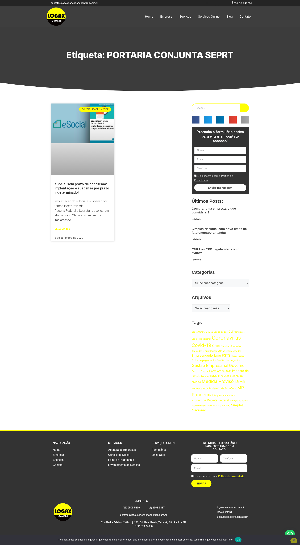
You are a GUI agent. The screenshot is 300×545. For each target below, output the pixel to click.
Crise (216, 346)
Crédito (225, 346)
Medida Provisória (220, 381)
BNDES (209, 332)
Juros (227, 375)
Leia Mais (196, 219)
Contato (245, 16)
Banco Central (198, 332)
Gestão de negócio (228, 360)
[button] (195, 120)
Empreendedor (233, 351)
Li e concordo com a (219, 476)
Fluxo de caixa (237, 356)
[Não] (293, 540)
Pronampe (199, 400)
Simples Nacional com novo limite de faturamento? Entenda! (219, 230)
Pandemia (202, 394)
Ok (238, 539)
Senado (226, 405)
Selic (218, 405)
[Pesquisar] (244, 108)
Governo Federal (200, 371)
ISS (221, 376)
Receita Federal (218, 400)
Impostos (205, 376)
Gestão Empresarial (210, 365)
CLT (231, 331)
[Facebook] (204, 3)
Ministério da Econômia (222, 388)
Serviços (185, 16)
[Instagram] (210, 3)
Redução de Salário (239, 400)
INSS (213, 375)
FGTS (226, 355)
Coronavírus (226, 338)
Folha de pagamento (204, 360)
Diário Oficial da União (214, 351)
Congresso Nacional (201, 339)
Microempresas (200, 388)
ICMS (228, 371)
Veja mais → (62, 228)
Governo (236, 365)
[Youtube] (217, 3)
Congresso (239, 332)
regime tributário (199, 406)
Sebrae (211, 405)
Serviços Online (209, 16)
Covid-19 (201, 345)
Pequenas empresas (225, 395)
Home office (217, 371)
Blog (230, 16)
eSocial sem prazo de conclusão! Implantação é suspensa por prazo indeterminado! (82, 188)
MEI (242, 382)
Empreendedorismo (206, 355)
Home (149, 16)
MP (240, 387)
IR (219, 376)
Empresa (166, 16)
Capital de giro (221, 332)
